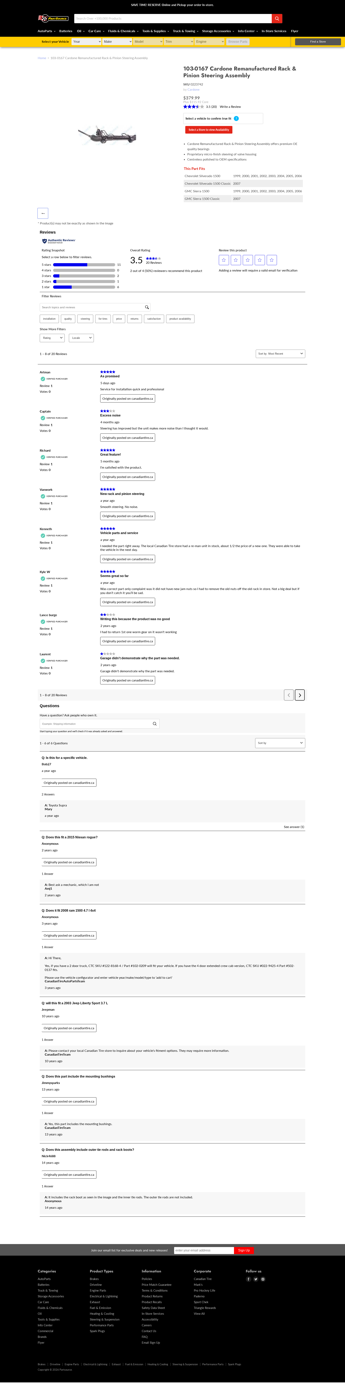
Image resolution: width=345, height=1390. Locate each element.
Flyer (294, 31)
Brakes (94, 1279)
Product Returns (152, 1296)
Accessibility (150, 1319)
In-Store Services (274, 31)
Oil (79, 31)
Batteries (65, 31)
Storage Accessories (217, 31)
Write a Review (230, 106)
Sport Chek (201, 1302)
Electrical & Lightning (104, 1296)
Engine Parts (98, 1290)
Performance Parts (102, 1325)
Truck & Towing (184, 31)
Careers (147, 1325)
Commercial (45, 1331)
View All (199, 1313)
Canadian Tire (203, 1279)
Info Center (246, 31)
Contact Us (149, 1331)
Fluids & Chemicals (122, 31)
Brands (42, 1336)
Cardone (193, 89)
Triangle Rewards (205, 1308)
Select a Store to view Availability (209, 129)
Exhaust (95, 1302)
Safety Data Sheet (153, 1308)
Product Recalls (152, 1302)
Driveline (96, 1284)
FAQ (145, 1336)
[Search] (277, 18)
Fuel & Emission (100, 1308)
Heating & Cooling (102, 1313)
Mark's (198, 1284)
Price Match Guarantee (157, 1284)
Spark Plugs (97, 1331)
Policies (147, 1279)
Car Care (95, 31)
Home (42, 58)
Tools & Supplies (154, 31)
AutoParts (45, 31)
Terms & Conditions (155, 1290)
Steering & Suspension (104, 1319)
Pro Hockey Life (204, 1290)
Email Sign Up (151, 1342)
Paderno (199, 1296)
